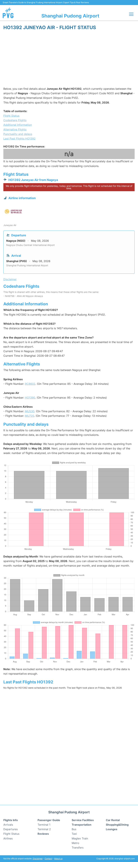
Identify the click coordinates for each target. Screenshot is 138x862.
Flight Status (11, 115)
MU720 (29, 415)
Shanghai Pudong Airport (70, 15)
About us (58, 858)
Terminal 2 (44, 829)
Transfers (77, 847)
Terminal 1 (44, 824)
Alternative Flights (14, 129)
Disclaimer (38, 858)
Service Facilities (83, 820)
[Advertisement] (69, 59)
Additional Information (17, 124)
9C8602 (30, 383)
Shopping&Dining (117, 824)
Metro (75, 843)
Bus (74, 829)
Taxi (74, 833)
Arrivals (8, 824)
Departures (10, 829)
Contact (48, 858)
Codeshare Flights (14, 120)
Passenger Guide (49, 820)
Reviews (43, 833)
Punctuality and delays (17, 134)
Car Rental (113, 820)
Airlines (8, 838)
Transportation (81, 824)
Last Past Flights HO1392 (19, 138)
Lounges (111, 829)
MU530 (29, 411)
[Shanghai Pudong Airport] (8, 13)
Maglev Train (80, 838)
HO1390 (30, 397)
